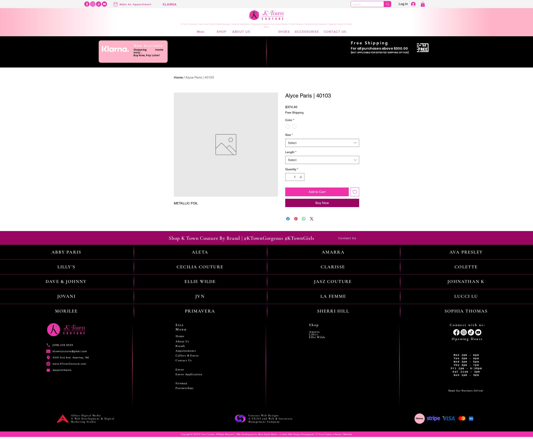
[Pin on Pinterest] (295, 218)
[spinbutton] (295, 177)
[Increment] (301, 177)
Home (178, 77)
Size (289, 134)
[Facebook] (87, 4)
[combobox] (322, 143)
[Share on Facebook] (287, 218)
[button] (423, 4)
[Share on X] (311, 218)
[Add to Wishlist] (354, 192)
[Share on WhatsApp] (303, 218)
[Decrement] (288, 177)
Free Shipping (294, 112)
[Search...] (387, 4)
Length (290, 152)
